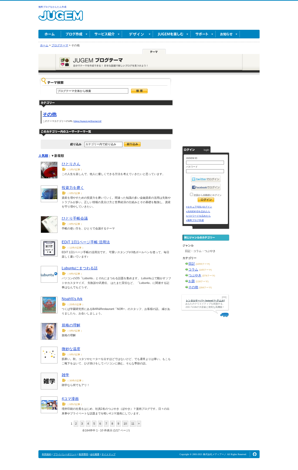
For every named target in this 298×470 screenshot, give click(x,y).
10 (125, 423)
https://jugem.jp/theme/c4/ (88, 121)
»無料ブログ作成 (195, 220)
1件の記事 (74, 169)
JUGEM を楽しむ (172, 34)
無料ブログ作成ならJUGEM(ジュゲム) (60, 18)
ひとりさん (71, 164)
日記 (191, 263)
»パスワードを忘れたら (198, 216)
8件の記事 (74, 224)
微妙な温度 (71, 349)
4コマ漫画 (70, 399)
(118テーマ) (202, 281)
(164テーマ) (205, 287)
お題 (191, 281)
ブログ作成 (75, 34)
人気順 (43, 156)
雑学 (65, 375)
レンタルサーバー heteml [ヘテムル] (205, 300)
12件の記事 (75, 247)
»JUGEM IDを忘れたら (198, 211)
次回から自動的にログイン (207, 195)
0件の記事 (74, 193)
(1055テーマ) (203, 264)
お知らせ (228, 34)
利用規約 (46, 454)
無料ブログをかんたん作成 (52, 7)
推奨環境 (83, 454)
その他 (50, 114)
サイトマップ (108, 454)
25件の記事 (75, 304)
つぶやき (194, 275)
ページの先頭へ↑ (255, 454)
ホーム (49, 34)
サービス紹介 (106, 34)
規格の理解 (71, 325)
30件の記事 (75, 380)
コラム (193, 269)
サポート (203, 34)
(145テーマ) (205, 270)
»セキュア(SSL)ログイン (199, 206)
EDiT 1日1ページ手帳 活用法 (86, 242)
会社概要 (94, 454)
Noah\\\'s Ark (72, 299)
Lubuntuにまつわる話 (80, 268)
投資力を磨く (73, 188)
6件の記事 (74, 273)
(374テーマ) (208, 275)
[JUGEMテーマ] (154, 51)
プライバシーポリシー (65, 454)
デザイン (137, 34)
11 (132, 423)
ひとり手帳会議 (75, 218)
